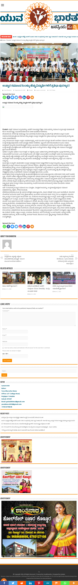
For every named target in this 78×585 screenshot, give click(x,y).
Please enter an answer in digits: (11, 351)
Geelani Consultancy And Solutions (13, 576)
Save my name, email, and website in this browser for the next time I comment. (27, 348)
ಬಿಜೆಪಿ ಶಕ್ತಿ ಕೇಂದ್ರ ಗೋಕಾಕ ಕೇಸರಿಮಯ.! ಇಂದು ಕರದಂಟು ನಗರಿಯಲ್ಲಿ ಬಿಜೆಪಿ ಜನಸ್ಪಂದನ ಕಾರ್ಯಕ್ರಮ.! (65, 259)
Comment (5, 311)
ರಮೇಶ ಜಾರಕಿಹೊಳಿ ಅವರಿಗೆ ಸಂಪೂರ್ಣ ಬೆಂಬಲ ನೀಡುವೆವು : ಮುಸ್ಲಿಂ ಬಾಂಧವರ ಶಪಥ (39, 288)
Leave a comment (41, 90)
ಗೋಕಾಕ (8, 40)
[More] (32, 97)
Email (4, 335)
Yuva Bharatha (7, 90)
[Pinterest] (28, 97)
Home (3, 40)
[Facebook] (8, 97)
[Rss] (39, 572)
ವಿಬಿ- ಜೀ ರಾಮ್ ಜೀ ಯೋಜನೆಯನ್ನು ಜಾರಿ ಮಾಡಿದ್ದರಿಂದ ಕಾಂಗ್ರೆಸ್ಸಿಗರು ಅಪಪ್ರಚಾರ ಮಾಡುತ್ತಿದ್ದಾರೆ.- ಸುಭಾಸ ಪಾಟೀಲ (29, 427)
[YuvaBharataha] (39, 16)
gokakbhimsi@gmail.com (15, 402)
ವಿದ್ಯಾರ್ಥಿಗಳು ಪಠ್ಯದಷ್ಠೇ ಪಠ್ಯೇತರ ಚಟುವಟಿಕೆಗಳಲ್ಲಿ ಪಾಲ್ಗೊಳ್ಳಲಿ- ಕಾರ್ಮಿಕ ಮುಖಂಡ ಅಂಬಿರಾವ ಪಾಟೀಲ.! (14, 258)
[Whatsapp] (4, 97)
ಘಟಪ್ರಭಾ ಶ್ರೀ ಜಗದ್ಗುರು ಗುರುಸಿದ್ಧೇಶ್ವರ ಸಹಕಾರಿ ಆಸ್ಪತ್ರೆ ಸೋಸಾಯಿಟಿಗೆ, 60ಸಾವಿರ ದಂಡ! (22, 417)
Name (4, 329)
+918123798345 (6, 407)
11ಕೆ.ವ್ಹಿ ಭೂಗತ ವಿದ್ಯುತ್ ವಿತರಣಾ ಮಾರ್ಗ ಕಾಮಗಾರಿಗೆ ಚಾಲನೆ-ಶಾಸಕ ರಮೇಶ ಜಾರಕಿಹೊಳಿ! (23, 430)
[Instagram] (20, 97)
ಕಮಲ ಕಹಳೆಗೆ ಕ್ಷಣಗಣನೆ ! (9, 286)
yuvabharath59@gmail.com (11, 404)
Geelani (63, 574)
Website (4, 341)
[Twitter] (16, 97)
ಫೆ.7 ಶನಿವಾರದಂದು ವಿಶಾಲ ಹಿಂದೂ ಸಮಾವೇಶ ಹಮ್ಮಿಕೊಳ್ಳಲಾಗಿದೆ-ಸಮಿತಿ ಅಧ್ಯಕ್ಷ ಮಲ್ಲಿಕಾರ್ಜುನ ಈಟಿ (25, 424)
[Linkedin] (24, 97)
